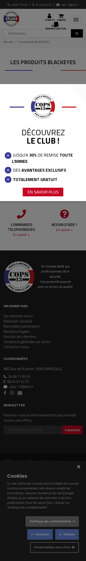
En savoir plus (43, 192)
